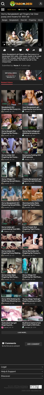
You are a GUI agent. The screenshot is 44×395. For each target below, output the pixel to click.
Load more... (22, 332)
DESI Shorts (11, 10)
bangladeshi (14, 20)
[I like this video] (4, 50)
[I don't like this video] (13, 50)
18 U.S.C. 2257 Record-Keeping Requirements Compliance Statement (16, 387)
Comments (10, 343)
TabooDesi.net (36, 391)
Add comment (33, 344)
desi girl (24, 20)
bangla (4, 20)
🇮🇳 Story (32, 10)
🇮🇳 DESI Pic (22, 10)
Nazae (16, 65)
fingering (32, 20)
